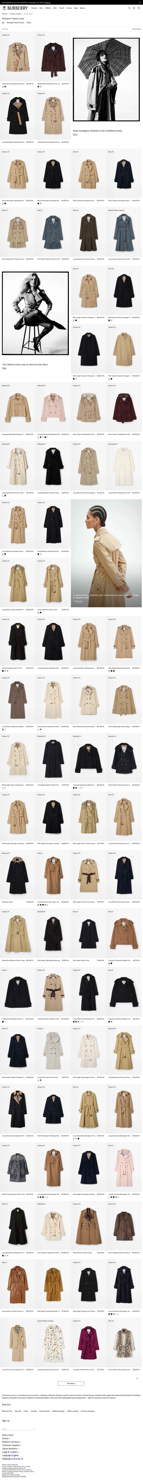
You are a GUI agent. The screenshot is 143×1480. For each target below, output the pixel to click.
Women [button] (34, 8)
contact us (20, 1470)
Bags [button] (76, 8)
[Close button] (140, 2)
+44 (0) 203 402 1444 (8, 1470)
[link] (4, 14)
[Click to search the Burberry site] (129, 8)
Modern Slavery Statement (10, 1465)
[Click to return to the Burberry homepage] (18, 8)
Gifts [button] (55, 8)
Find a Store (7, 1435)
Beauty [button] (82, 8)
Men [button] (41, 8)
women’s (35, 1395)
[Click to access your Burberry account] (134, 8)
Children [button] (48, 8)
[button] (47, 2)
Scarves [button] (69, 8)
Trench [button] (61, 8)
